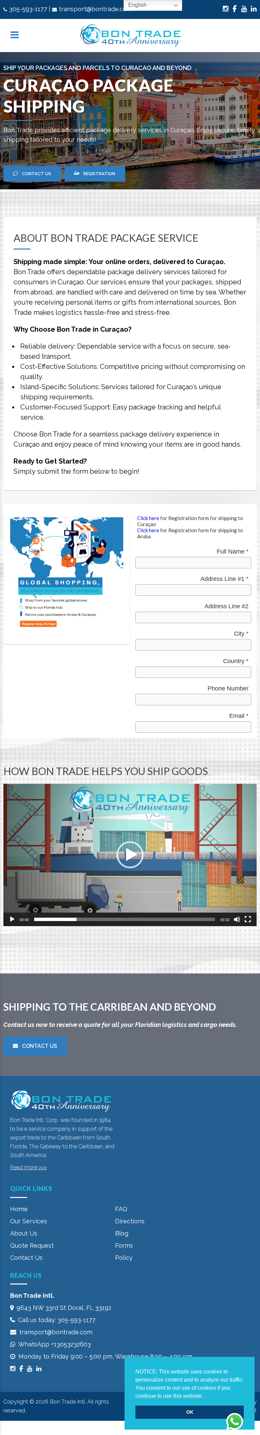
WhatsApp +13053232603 (54, 1344)
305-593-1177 (28, 9)
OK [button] (189, 1412)
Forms (124, 1245)
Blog (121, 1233)
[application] (130, 855)
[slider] (124, 919)
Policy (124, 1257)
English (137, 5)
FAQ (121, 1209)
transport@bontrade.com (95, 9)
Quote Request (32, 1245)
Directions (130, 1221)
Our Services (28, 1221)
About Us (23, 1233)
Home (19, 1209)
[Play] (12, 919)
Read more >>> (28, 1167)
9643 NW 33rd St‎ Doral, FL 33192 (64, 1307)
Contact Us (26, 1257)
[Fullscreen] (247, 919)
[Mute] (237, 919)
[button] (205, 1396)
